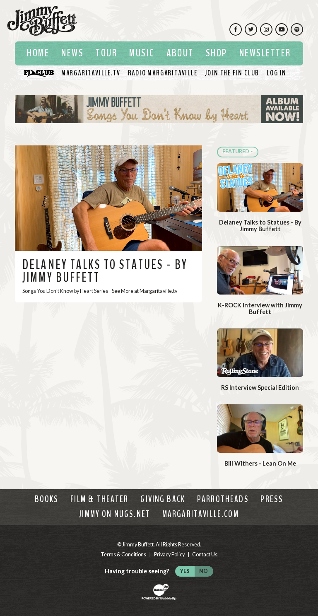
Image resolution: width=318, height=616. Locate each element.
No (203, 571)
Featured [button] (235, 151)
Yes (184, 571)
